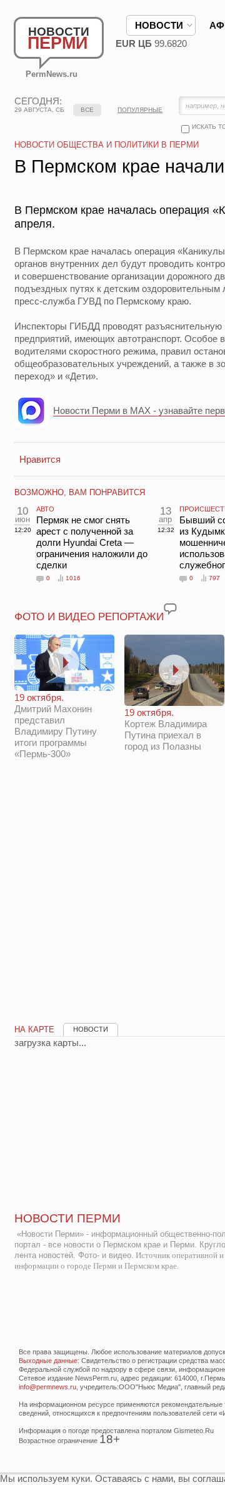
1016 (73, 578)
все (87, 109)
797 (214, 578)
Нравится (40, 459)
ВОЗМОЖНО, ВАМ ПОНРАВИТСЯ (79, 492)
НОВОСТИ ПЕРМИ (67, 1218)
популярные (140, 109)
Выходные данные (48, 1360)
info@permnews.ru (47, 1387)
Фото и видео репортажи (89, 617)
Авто (45, 509)
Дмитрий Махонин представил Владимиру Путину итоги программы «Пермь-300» (55, 725)
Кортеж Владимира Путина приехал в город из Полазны (165, 729)
